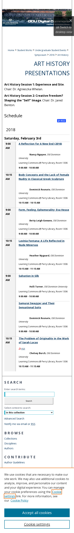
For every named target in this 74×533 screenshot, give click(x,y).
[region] (37, 500)
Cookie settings (37, 524)
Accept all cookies (37, 512)
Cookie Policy (19, 501)
